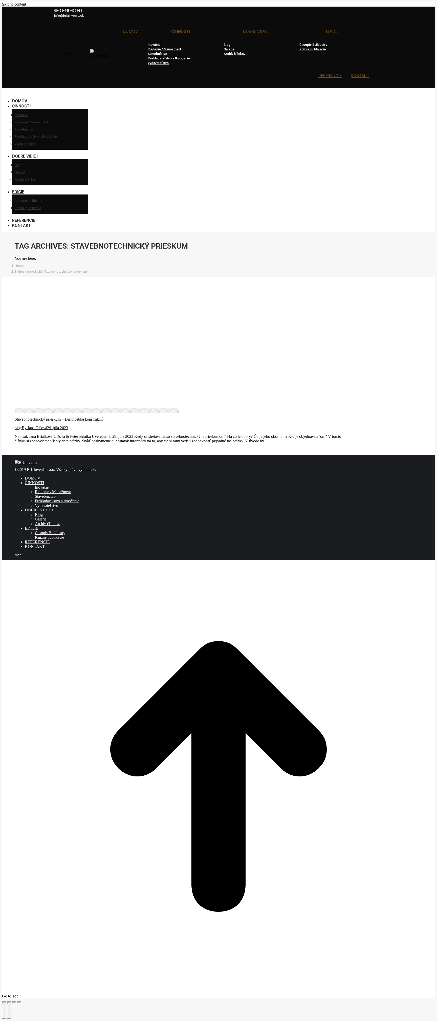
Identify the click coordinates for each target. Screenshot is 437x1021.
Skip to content (14, 4)
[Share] (9, 1002)
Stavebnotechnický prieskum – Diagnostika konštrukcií (59, 419)
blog (18, 428)
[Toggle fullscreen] (14, 1002)
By (34, 428)
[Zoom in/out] (19, 1002)
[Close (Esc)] (4, 1002)
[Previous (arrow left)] (4, 1011)
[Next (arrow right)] (9, 1011)
